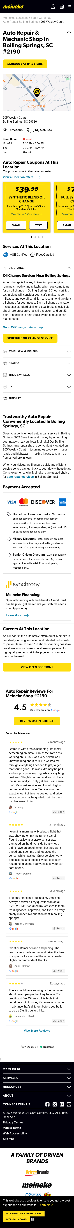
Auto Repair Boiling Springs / (22, 21)
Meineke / (9, 17)
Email (16, 225)
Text (38, 225)
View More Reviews (37, 1030)
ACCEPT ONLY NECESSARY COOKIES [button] (23, 1213)
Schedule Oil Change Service (30, 338)
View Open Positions (37, 667)
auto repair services (20, 476)
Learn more (45, 1205)
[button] (33, 1219)
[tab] (31, 237)
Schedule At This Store (25, 63)
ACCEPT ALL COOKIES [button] (16, 1219)
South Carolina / (41, 17)
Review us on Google (37, 721)
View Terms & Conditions (25, 214)
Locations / (23, 17)
